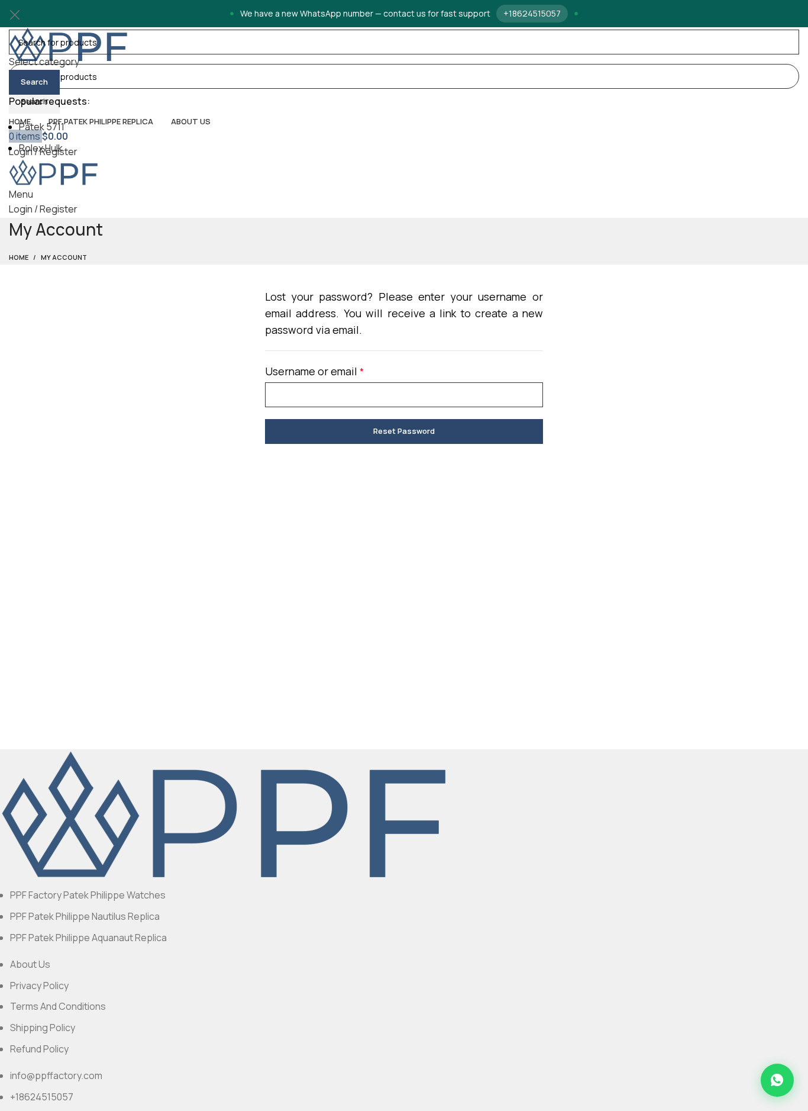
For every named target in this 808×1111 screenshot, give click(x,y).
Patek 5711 (41, 126)
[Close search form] (15, 15)
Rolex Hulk (41, 147)
